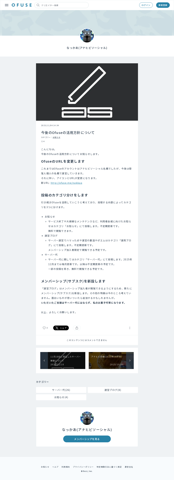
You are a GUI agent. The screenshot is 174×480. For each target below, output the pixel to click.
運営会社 (129, 466)
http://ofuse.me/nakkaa (66, 182)
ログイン (146, 5)
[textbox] (87, 233)
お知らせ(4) (61, 397)
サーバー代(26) (61, 390)
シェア (63, 327)
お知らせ (56, 137)
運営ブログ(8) (113, 390)
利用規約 (66, 466)
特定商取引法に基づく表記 (109, 466)
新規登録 (163, 5)
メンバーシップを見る (87, 439)
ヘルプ (55, 466)
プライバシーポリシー (83, 466)
